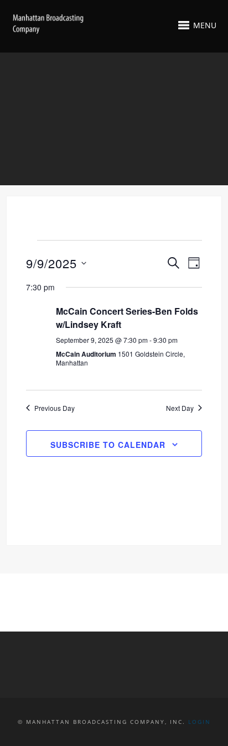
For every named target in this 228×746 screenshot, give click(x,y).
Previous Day (54, 408)
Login (199, 722)
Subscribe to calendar (107, 444)
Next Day (180, 408)
